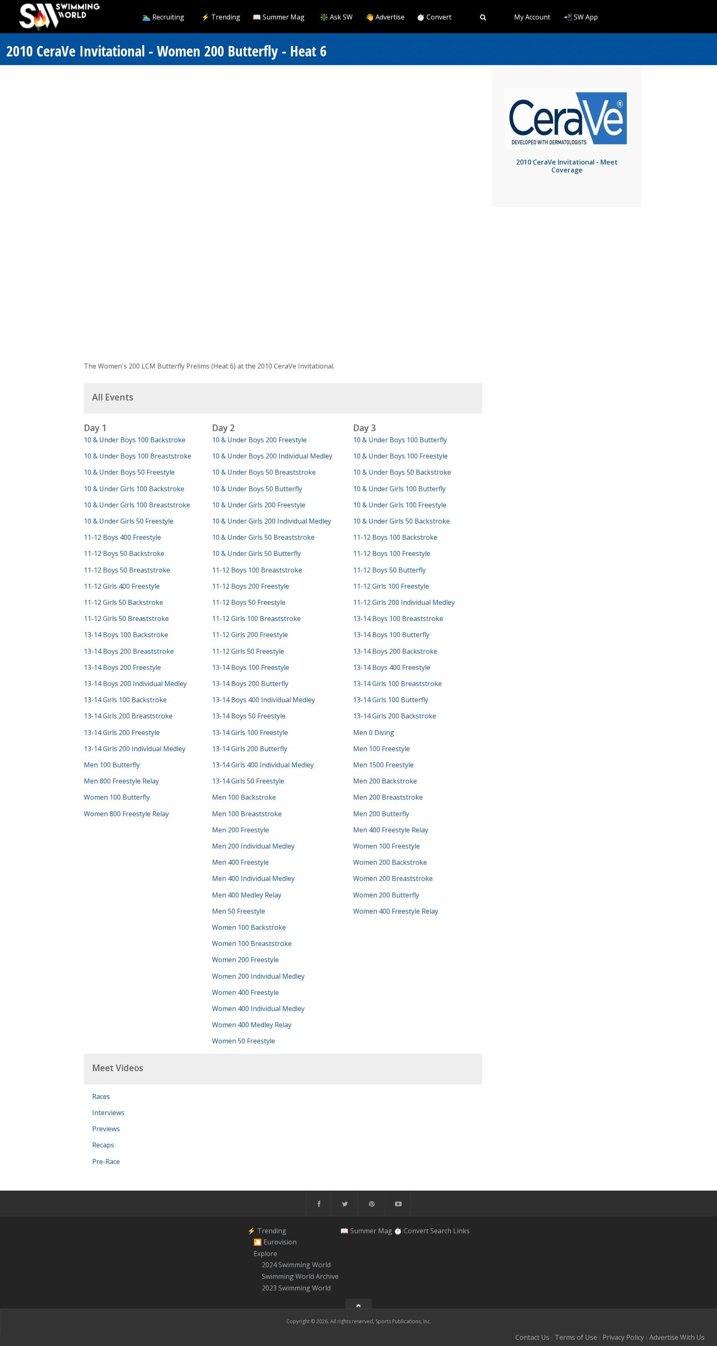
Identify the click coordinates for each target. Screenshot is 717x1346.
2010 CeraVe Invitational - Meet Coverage (567, 166)
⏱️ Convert (434, 17)
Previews (106, 1128)
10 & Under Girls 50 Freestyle (128, 521)
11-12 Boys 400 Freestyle (122, 537)
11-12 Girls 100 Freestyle (391, 586)
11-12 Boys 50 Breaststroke (127, 570)
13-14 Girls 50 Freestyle (248, 781)
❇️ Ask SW (336, 17)
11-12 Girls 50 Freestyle (248, 651)
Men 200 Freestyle (240, 829)
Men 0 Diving (373, 732)
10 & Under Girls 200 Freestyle (258, 504)
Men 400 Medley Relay (246, 895)
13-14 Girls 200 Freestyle (122, 732)
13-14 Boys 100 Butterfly (391, 634)
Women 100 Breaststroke (252, 943)
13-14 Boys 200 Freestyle (122, 667)
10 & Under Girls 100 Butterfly (399, 488)
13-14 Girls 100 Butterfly (390, 699)
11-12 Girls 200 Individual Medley (404, 602)
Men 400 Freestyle (240, 862)
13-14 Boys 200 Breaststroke (129, 651)
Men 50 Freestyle (238, 911)
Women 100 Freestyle (386, 846)
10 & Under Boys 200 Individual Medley (272, 456)
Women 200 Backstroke (390, 862)
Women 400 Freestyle (245, 992)
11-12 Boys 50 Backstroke (124, 553)
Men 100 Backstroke (244, 797)
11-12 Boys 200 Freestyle (250, 586)
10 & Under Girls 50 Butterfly (256, 553)
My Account (532, 17)
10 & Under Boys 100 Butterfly (400, 439)
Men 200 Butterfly (381, 813)
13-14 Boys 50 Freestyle (248, 715)
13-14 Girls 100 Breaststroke (397, 683)
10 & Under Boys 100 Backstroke (134, 439)
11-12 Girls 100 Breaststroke (256, 618)
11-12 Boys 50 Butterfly (389, 570)
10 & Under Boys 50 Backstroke (402, 472)
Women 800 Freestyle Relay (126, 813)
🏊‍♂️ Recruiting (163, 17)
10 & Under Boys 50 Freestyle (129, 472)
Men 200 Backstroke (385, 781)
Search (440, 1230)
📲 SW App (581, 17)
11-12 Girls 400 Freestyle (122, 586)
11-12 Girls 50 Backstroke (123, 602)
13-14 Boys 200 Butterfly (250, 683)
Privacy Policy (623, 1337)
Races (101, 1096)
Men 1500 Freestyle (383, 764)
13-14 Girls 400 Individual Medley (263, 764)
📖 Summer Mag (279, 17)
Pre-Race (106, 1161)
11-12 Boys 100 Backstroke (395, 537)
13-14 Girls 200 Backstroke (394, 715)
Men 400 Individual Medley (253, 878)
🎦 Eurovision (275, 1242)
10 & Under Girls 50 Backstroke (401, 521)
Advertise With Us (677, 1337)
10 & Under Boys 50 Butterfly (257, 488)
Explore (265, 1253)
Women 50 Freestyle (243, 1040)
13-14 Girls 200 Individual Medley (134, 748)
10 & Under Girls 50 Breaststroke (263, 537)
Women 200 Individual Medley (258, 976)
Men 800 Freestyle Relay (121, 781)
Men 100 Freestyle (381, 748)
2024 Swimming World (296, 1265)
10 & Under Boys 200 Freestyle (259, 439)
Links (461, 1230)
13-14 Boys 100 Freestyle (250, 667)
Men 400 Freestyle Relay (390, 829)
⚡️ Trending (220, 17)
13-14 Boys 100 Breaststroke (398, 618)
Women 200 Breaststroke (393, 878)
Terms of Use (576, 1337)
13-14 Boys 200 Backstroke (395, 651)
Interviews (108, 1112)
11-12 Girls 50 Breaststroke (126, 618)
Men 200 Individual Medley (253, 846)
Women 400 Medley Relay (251, 1024)
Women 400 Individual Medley (258, 1008)
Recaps (103, 1145)
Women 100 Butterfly (117, 797)
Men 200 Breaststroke (388, 797)
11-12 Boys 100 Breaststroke (257, 570)
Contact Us (532, 1337)
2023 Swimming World (296, 1288)
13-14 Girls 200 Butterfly (249, 748)
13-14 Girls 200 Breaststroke (128, 715)
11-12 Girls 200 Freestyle (250, 634)
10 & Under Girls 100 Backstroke (134, 488)
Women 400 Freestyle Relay (395, 911)
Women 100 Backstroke (249, 927)
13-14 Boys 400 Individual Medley (263, 699)
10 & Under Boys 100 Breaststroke (137, 456)
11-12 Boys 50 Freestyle (248, 602)
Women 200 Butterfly (386, 895)
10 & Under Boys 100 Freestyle (400, 456)
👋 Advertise (385, 17)
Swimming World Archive (300, 1276)
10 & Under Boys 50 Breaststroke (264, 472)
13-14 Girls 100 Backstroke (125, 699)
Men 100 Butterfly (112, 764)
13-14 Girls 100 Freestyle (250, 732)
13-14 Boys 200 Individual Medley (135, 683)
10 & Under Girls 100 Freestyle (399, 504)
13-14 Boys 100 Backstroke (126, 634)
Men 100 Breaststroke (247, 813)
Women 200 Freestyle (245, 959)
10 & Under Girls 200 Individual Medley (271, 521)
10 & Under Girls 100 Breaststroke (137, 504)
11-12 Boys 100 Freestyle (391, 553)
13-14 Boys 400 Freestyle (391, 667)
